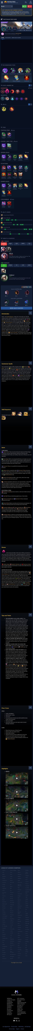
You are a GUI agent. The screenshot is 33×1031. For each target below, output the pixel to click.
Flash (24, 366)
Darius (3, 922)
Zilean (26, 951)
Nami (19, 870)
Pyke (19, 897)
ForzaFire (9, 1012)
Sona (19, 951)
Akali (3, 874)
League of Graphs (11, 999)
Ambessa (4, 880)
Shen (19, 937)
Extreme (11, 254)
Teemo (27, 881)
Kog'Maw (12, 919)
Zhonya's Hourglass (7, 498)
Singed (19, 941)
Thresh (27, 883)
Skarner (19, 947)
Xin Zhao (27, 929)
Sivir (19, 945)
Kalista (11, 896)
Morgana (12, 956)
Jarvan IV (12, 882)
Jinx (11, 890)
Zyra (26, 955)
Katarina (12, 904)
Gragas (4, 952)
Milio (11, 949)
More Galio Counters (16, 308)
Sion (19, 943)
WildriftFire (9, 1003)
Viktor (26, 915)
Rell (18, 910)
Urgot (26, 899)
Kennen (11, 910)
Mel (11, 947)
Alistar (3, 878)
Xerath (26, 927)
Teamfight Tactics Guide (16, 962)
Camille (21, 647)
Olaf (19, 887)
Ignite (19, 369)
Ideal (10, 276)
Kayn (11, 908)
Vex (26, 909)
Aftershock (19, 578)
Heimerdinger (13, 870)
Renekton (20, 915)
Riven (19, 919)
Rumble (19, 921)
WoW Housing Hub (21, 1002)
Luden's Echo (6, 452)
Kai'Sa (11, 894)
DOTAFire (9, 1007)
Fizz (3, 942)
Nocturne (15, 647)
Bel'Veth (4, 902)
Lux (11, 937)
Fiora (3, 940)
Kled (11, 916)
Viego (26, 913)
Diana (3, 924)
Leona (11, 925)
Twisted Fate (27, 892)
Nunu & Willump (19, 885)
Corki (3, 920)
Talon (26, 877)
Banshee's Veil (18, 498)
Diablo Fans (20, 1009)
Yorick (26, 935)
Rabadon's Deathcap (7, 491)
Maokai (11, 943)
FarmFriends (10, 1010)
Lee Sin (11, 923)
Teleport (21, 375)
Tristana (27, 885)
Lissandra (12, 929)
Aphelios (4, 888)
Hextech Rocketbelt (7, 477)
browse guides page (20, 14)
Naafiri (11, 958)
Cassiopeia (4, 916)
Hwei (11, 872)
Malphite (12, 939)
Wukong (27, 923)
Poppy (19, 896)
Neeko (19, 876)
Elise (3, 932)
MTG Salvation (20, 998)
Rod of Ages (5, 459)
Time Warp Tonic (26, 584)
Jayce (11, 886)
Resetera (9, 1009)
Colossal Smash (8, 322)
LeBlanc (12, 921)
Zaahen (27, 941)
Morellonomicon (8, 474)
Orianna (19, 889)
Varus (26, 901)
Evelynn (4, 934)
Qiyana (19, 900)
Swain (19, 955)
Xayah (26, 925)
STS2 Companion (21, 1012)
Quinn (19, 902)
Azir (3, 897)
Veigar (26, 905)
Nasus (19, 872)
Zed (26, 945)
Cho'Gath (4, 918)
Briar (3, 910)
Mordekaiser (13, 954)
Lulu (11, 935)
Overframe (19, 1010)
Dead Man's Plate (22, 508)
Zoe (26, 953)
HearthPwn (19, 1007)
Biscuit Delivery (11, 584)
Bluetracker (20, 1006)
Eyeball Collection (15, 564)
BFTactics (9, 1014)
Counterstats (10, 1002)
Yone (26, 933)
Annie (3, 886)
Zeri (26, 947)
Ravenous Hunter (27, 564)
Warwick (27, 921)
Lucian (11, 933)
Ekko (3, 930)
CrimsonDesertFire (21, 1013)
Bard (3, 900)
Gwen (3, 956)
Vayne (26, 903)
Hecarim (4, 958)
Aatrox (3, 870)
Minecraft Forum (21, 999)
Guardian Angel (6, 514)
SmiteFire (9, 1006)
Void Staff (5, 496)
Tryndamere (28, 889)
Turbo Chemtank (18, 507)
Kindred (12, 914)
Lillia (11, 927)
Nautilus (19, 874)
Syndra (27, 870)
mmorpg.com (20, 1005)
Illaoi (11, 874)
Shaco (19, 935)
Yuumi (26, 939)
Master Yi (12, 945)
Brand (3, 906)
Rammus (20, 906)
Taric (26, 879)
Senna (19, 929)
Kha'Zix (11, 912)
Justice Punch (18, 664)
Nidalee (19, 878)
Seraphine (20, 931)
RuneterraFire (10, 1005)
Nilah (19, 880)
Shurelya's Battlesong (8, 507)
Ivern (11, 878)
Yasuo (26, 931)
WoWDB (19, 1001)
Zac (26, 943)
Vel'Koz (27, 907)
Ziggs (26, 949)
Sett (18, 933)
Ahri (3, 872)
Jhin (11, 888)
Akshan (4, 876)
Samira (19, 925)
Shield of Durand (13, 332)
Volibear (27, 919)
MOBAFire (9, 998)
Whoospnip (18, 33)
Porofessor (9, 1001)
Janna (11, 880)
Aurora (4, 896)
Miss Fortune (12, 952)
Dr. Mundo (4, 926)
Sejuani (19, 927)
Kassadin (12, 902)
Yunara (27, 937)
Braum (3, 908)
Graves (4, 954)
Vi (25, 911)
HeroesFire (9, 1013)
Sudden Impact (6, 564)
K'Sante (11, 892)
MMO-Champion (21, 1003)
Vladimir (27, 917)
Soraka (19, 953)
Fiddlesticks (5, 938)
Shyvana (19, 939)
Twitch (26, 895)
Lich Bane (27, 321)
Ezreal (3, 936)
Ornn (19, 891)
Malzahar (12, 941)
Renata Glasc (19, 912)
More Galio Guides (16, 37)
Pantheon (20, 893)
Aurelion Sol (4, 893)
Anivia (3, 884)
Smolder (19, 949)
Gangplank (4, 946)
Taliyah (27, 875)
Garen (3, 948)
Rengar (19, 917)
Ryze (19, 923)
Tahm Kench (26, 873)
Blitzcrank (4, 904)
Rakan (19, 904)
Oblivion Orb (6, 470)
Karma (11, 898)
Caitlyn (3, 912)
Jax (10, 884)
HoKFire (19, 1014)
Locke (11, 931)
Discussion (8, 37)
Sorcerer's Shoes (7, 466)
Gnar (3, 950)
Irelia (11, 876)
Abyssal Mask (6, 503)
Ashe (3, 890)
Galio (3, 944)
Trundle (27, 887)
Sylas (19, 957)
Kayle (11, 906)
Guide (2, 37)
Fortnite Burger (10, 316)
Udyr (26, 897)
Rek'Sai (19, 908)
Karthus (12, 900)
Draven (4, 928)
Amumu (4, 882)
